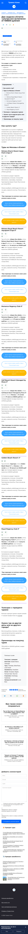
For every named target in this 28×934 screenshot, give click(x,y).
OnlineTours (17, 665)
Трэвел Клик (14, 2)
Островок (11, 671)
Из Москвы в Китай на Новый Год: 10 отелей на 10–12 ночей (14, 741)
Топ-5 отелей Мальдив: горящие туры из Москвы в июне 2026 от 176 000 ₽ (14, 850)
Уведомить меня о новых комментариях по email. (9, 810)
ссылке (20, 615)
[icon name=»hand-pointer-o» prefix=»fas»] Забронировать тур (14, 204)
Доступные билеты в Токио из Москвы (13, 865)
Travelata (10, 665)
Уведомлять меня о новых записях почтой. (12, 816)
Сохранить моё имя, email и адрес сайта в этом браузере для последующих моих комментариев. (13, 804)
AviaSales (15, 669)
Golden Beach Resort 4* (13, 107)
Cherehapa (14, 675)
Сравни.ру (7, 677)
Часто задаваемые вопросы (9, 907)
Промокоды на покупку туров (13, 119)
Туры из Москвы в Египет (12, 90)
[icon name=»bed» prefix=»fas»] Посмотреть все (14, 213)
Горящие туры (7, 35)
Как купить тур (5, 902)
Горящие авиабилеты (7, 898)
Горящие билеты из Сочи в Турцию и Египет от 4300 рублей (13, 862)
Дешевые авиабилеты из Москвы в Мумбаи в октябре (12, 873)
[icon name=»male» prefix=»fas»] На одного (14, 221)
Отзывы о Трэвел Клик (7, 911)
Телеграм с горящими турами (13, 112)
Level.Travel (7, 667)
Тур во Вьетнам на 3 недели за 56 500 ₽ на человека (16, 878)
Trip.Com (15, 673)
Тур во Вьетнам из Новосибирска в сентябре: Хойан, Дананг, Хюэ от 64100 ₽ (14, 712)
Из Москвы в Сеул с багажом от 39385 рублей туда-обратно (13, 869)
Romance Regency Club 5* (14, 101)
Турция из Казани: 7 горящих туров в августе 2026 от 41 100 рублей (14, 756)
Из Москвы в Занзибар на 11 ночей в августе (14, 727)
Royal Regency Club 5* (13, 109)
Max (7, 931)
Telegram (19, 931)
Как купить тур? (8, 88)
